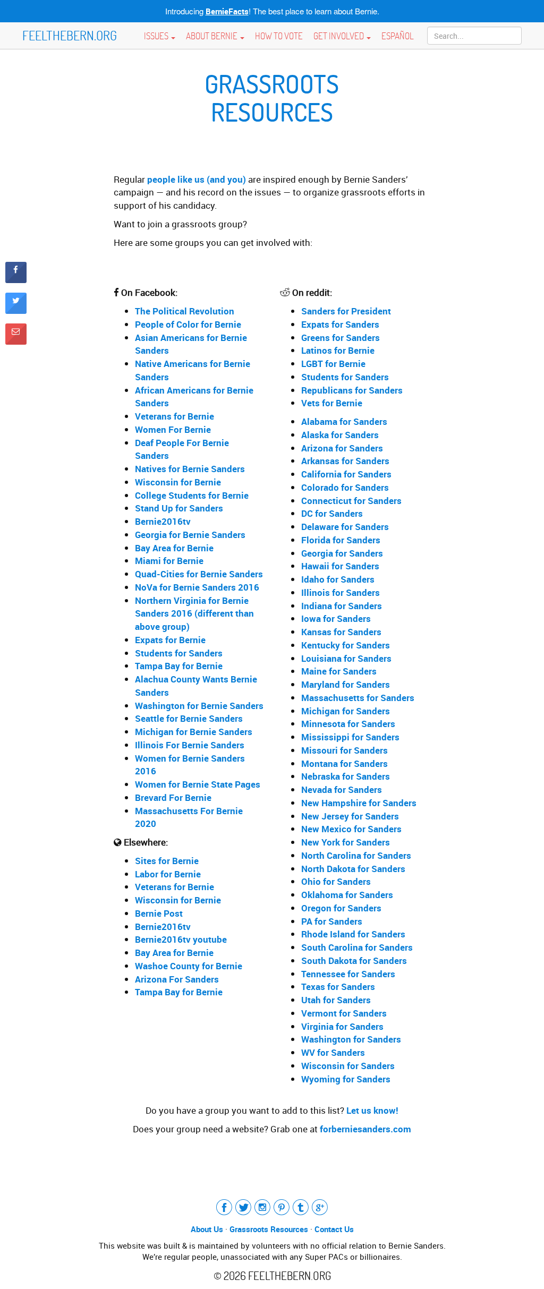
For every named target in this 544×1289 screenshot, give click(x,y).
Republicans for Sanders (352, 390)
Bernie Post (159, 913)
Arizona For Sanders (177, 979)
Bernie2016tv (163, 521)
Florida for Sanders (340, 540)
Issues (157, 35)
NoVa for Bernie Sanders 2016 (197, 587)
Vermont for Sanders (344, 1013)
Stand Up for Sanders (179, 508)
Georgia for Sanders (342, 553)
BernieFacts (227, 11)
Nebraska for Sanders (345, 776)
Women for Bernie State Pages (197, 784)
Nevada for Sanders (341, 789)
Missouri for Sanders (344, 750)
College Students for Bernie (192, 495)
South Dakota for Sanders (354, 960)
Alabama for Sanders (344, 421)
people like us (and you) (196, 179)
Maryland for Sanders (345, 684)
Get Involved (339, 35)
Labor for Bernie (168, 874)
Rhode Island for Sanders (353, 934)
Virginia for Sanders (342, 1026)
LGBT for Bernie (333, 363)
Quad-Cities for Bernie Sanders (199, 574)
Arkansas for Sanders (345, 461)
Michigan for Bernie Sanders (193, 731)
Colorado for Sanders (345, 487)
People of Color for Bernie (188, 324)
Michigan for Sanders (345, 711)
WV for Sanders (333, 1052)
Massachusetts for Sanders (357, 698)
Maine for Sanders (339, 671)
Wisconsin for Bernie (178, 482)
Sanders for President (346, 311)
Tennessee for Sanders (348, 974)
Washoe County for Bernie (188, 966)
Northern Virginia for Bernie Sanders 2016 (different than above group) (194, 613)
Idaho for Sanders (338, 579)
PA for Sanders (331, 921)
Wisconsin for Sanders (348, 1066)
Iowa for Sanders (336, 618)
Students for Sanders (179, 653)
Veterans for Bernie (174, 416)
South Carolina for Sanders (357, 947)
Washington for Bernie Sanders (199, 705)
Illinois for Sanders (340, 592)
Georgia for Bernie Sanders (190, 534)
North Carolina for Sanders (356, 855)
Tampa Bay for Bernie (179, 666)
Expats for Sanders (340, 324)
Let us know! (372, 1110)
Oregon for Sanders (341, 908)
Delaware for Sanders (345, 526)
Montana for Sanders (344, 763)
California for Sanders (346, 474)
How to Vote (279, 35)
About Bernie (212, 35)
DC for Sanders (332, 513)
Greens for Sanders (340, 337)
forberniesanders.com (365, 1129)
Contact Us (334, 1229)
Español (397, 35)
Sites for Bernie (167, 861)
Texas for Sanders (338, 986)
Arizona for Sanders (342, 448)
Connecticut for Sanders (351, 500)
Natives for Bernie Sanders (190, 469)
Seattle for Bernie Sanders (189, 718)
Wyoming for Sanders (345, 1079)
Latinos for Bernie (338, 350)
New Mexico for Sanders (351, 829)
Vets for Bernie (331, 403)
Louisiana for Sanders (346, 658)
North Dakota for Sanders (353, 869)
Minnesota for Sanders (348, 724)
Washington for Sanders (351, 1039)
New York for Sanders (345, 842)
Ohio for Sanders (336, 881)
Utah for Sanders (336, 1000)
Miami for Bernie (169, 560)
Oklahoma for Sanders (347, 895)
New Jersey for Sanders (350, 816)
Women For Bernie (173, 429)
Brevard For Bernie (173, 797)
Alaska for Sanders (340, 435)
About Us (207, 1229)
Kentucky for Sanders (345, 645)
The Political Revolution (184, 311)
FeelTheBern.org (69, 35)
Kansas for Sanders (341, 632)
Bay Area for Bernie (174, 548)
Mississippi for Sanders (350, 737)
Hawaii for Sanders (340, 566)
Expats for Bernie (170, 640)
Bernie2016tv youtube (181, 939)
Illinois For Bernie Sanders (189, 745)
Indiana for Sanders (341, 606)
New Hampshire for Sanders (358, 803)
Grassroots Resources (269, 1229)
